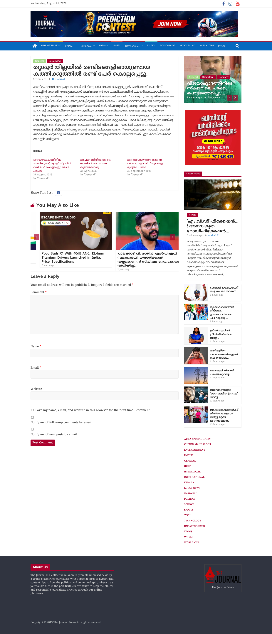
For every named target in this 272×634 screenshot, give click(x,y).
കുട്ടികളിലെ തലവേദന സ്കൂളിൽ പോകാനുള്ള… (224, 339)
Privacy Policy (187, 45)
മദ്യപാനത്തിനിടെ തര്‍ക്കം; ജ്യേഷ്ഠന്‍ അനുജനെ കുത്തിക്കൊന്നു (96, 163)
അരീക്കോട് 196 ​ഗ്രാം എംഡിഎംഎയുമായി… (210, 75)
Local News (55, 61)
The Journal (58, 79)
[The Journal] (35, 46)
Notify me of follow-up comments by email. (61, 422)
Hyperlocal (86, 46)
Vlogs (188, 516)
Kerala (69, 46)
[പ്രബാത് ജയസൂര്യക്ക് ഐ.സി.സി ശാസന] (196, 270)
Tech (187, 500)
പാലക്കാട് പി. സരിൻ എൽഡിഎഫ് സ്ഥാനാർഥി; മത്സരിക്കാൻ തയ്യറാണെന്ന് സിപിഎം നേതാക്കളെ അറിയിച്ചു (139, 260)
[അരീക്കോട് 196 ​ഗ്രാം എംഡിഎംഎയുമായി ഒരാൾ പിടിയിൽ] (213, 58)
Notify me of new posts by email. (54, 434)
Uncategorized (194, 511)
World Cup (191, 527)
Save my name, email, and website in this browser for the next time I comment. (93, 410)
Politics (151, 45)
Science (189, 489)
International (132, 46)
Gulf (187, 451)
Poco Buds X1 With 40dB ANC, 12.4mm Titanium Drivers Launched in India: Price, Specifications (63, 258)
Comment (39, 292)
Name (36, 346)
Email (36, 368)
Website (36, 389)
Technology (192, 505)
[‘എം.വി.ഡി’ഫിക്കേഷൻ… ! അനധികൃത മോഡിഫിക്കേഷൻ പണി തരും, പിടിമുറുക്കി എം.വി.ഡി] (212, 166)
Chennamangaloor (197, 429)
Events (221, 46)
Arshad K (213, 220)
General (39, 61)
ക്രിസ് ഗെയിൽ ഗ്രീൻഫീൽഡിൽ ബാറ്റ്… (220, 319)
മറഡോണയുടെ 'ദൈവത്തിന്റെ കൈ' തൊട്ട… (224, 378)
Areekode (207, 67)
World (189, 522)
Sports (116, 45)
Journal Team (206, 45)
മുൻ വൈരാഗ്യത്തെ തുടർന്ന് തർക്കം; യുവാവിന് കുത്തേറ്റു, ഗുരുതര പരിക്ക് (145, 163)
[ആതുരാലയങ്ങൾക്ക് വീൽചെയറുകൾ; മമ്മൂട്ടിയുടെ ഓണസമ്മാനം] (196, 393)
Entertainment (167, 45)
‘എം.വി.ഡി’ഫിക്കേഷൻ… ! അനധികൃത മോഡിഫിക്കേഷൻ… (212, 211)
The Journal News (64, 607)
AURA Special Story (51, 45)
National (104, 45)
